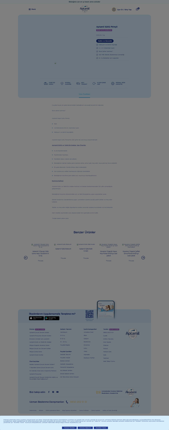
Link (79, 422)
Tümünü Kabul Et (85, 428)
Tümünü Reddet (69, 428)
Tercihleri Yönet (101, 428)
